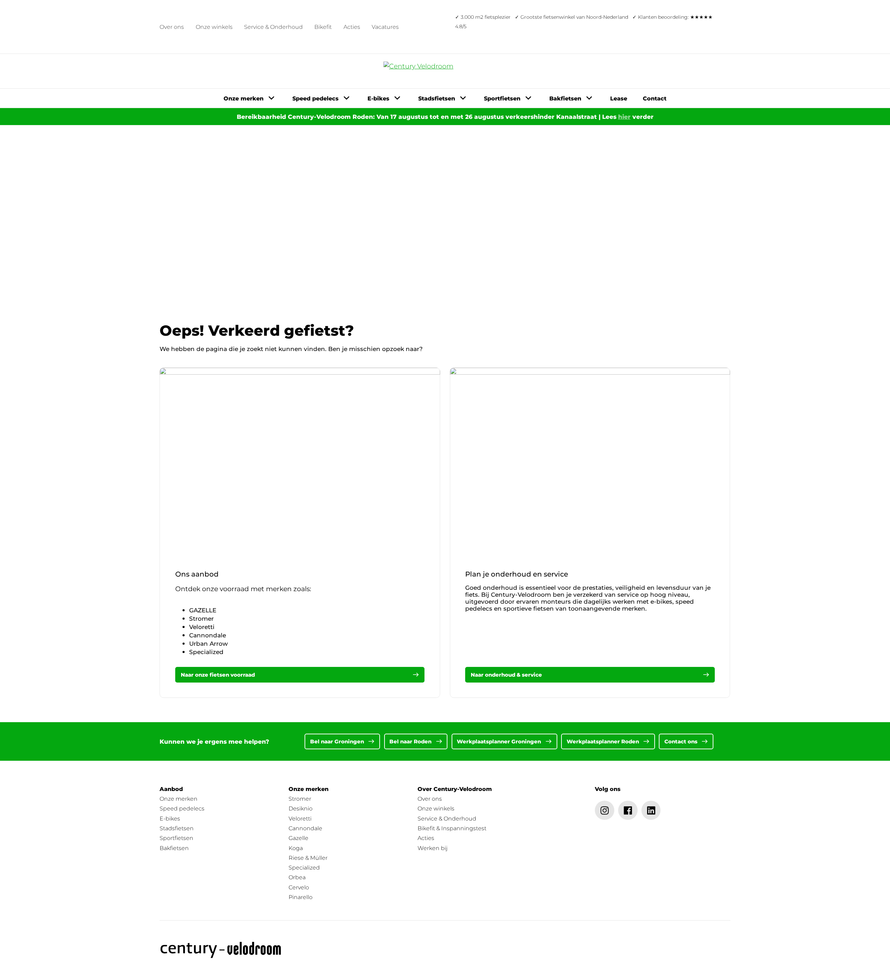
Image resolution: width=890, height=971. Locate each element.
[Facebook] (628, 810)
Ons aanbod (197, 574)
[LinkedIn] (651, 810)
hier (624, 116)
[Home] (221, 950)
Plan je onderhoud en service (516, 574)
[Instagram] (604, 810)
